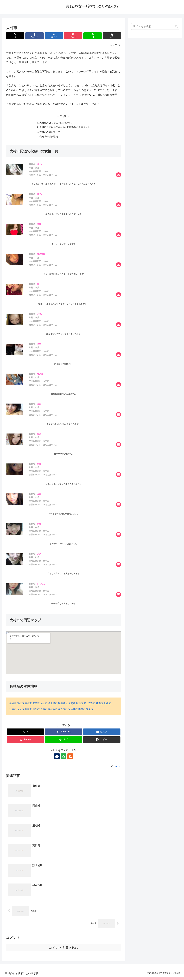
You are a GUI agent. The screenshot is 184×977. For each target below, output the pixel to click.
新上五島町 (89, 703)
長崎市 (28, 709)
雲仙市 (28, 703)
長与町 (36, 709)
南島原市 (62, 709)
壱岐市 (20, 703)
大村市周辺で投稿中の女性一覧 (55, 122)
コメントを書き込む (63, 947)
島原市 (43, 709)
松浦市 (79, 703)
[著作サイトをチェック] (57, 756)
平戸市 (81, 709)
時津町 (61, 703)
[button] (112, 35)
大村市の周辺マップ (49, 132)
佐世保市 (52, 703)
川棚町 (107, 703)
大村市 (20, 709)
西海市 (99, 703)
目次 (59, 116)
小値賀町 (70, 703)
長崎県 (12, 703)
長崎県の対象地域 (48, 136)
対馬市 (12, 709)
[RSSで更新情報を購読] (70, 756)
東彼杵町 (52, 709)
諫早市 (89, 709)
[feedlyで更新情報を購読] (63, 756)
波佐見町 (72, 709)
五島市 (36, 703)
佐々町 (43, 703)
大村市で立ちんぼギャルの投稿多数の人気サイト (64, 127)
